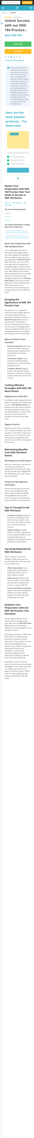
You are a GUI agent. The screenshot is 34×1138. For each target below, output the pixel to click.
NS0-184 (8, 220)
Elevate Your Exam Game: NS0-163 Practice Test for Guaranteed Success (17, 237)
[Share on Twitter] (8, 57)
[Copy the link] (17, 57)
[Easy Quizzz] (17, 7)
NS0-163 (8, 217)
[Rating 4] (10, 17)
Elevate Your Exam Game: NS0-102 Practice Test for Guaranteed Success (17, 232)
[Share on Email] (11, 57)
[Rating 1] (5, 17)
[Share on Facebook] (5, 57)
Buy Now (18, 51)
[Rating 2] (7, 17)
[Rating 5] (11, 17)
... (8, 13)
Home (4, 13)
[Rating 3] (8, 17)
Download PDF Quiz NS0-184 (15, 60)
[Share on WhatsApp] (14, 57)
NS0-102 (8, 213)
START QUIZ (18, 44)
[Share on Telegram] (19, 57)
